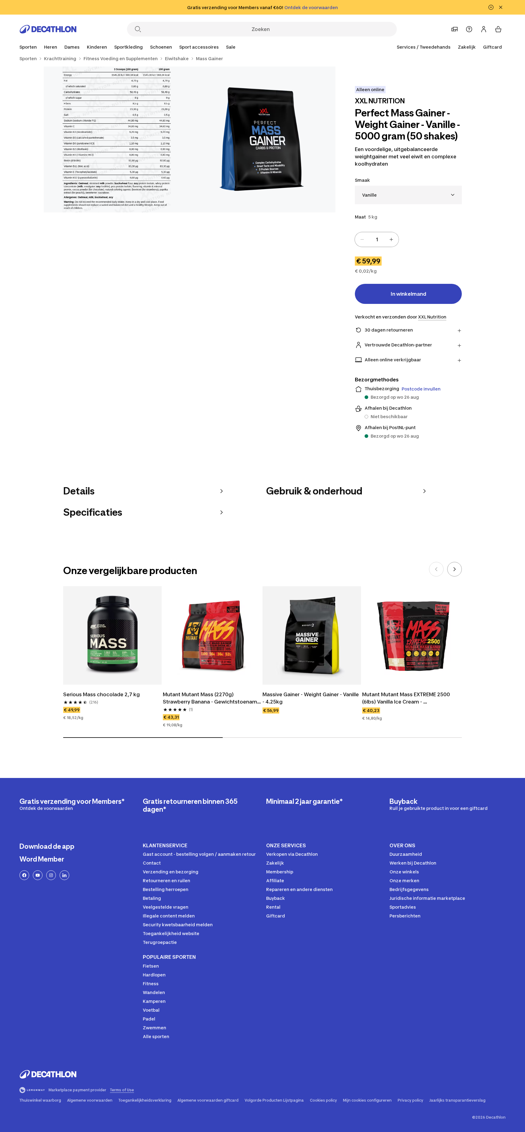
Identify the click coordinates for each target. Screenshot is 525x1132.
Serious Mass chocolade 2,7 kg (101, 694)
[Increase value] (391, 239)
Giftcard (492, 47)
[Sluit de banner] (501, 7)
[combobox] (408, 195)
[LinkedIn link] (64, 875)
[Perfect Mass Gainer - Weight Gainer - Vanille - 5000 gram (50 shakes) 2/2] (117, 139)
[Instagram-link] (51, 875)
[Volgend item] (454, 569)
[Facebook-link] (24, 875)
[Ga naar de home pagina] (48, 29)
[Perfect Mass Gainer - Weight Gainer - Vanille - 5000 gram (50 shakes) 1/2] (262, 139)
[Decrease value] (362, 239)
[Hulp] (469, 29)
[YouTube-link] (38, 875)
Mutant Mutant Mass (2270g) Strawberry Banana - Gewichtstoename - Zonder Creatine (212, 698)
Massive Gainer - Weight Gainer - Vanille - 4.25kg (311, 698)
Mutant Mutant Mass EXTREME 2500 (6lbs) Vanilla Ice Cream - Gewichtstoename (406, 698)
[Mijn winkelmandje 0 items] (498, 29)
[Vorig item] (436, 569)
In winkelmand (408, 294)
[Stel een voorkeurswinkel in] (454, 29)
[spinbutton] (376, 239)
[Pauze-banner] (491, 7)
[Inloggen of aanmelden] (483, 29)
